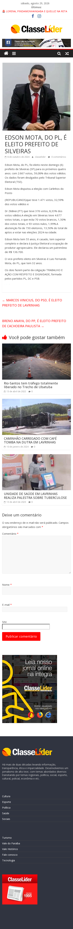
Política (6, 807)
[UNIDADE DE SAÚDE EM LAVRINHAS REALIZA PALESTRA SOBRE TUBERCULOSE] (36, 456)
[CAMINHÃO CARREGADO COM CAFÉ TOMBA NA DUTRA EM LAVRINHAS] (36, 401)
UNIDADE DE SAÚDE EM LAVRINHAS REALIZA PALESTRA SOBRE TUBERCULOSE (35, 496)
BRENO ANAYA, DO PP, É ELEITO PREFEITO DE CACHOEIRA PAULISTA (34, 323)
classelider (40, 156)
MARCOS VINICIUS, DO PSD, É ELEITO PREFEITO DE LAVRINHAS (32, 302)
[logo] (27, 749)
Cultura (6, 796)
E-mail (7, 604)
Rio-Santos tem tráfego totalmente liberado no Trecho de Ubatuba (31, 385)
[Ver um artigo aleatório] (67, 53)
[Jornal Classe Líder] (6, 53)
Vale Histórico (10, 849)
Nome (7, 584)
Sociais (6, 819)
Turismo (7, 837)
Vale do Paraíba (11, 843)
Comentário (10, 533)
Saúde (5, 813)
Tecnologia (8, 860)
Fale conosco (10, 854)
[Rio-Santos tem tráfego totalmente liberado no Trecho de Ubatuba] (36, 346)
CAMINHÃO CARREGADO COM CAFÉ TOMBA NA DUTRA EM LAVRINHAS (30, 440)
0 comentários (58, 156)
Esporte (6, 802)
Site (4, 622)
